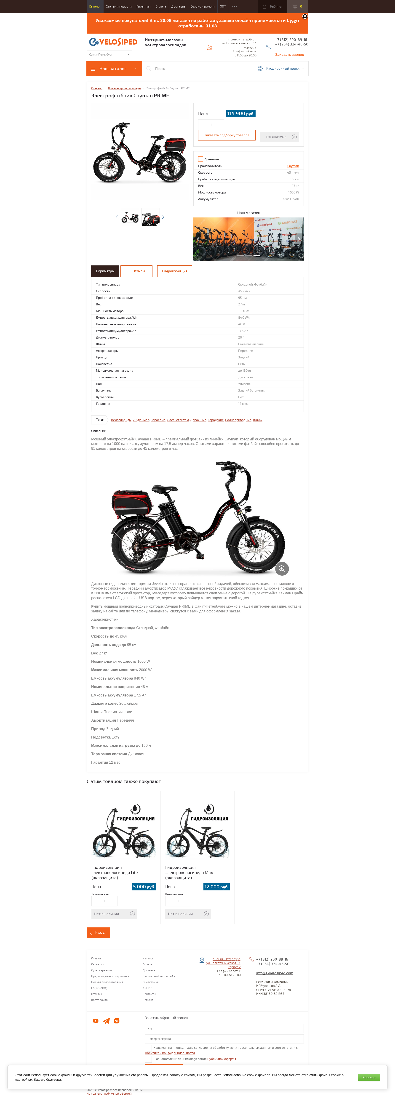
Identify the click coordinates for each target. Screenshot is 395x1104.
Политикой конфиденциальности (170, 1053)
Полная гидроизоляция (107, 982)
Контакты (149, 994)
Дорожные (198, 420)
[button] (198, 239)
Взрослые (158, 420)
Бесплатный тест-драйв (159, 976)
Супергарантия (101, 970)
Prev (117, 217)
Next (163, 217)
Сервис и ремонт (202, 6)
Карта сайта (99, 1000)
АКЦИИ (147, 988)
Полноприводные (238, 420)
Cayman (293, 166)
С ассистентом (178, 420)
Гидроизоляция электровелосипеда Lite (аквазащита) (114, 873)
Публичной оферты (221, 1059)
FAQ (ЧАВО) (99, 988)
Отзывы (96, 994)
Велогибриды (121, 420)
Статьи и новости (119, 6)
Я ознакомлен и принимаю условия (194, 1059)
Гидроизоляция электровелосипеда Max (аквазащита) (189, 873)
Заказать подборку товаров (226, 135)
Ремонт (148, 1000)
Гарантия (143, 6)
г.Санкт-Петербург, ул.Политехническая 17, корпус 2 (223, 963)
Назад (99, 933)
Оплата (160, 6)
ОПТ (223, 6)
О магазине (151, 982)
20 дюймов (141, 420)
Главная (96, 958)
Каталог (95, 6)
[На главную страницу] (114, 42)
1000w (257, 420)
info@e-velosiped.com (274, 973)
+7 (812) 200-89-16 (291, 39)
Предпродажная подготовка (110, 976)
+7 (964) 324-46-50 (291, 44)
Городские (216, 420)
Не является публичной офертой (109, 1094)
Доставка (178, 6)
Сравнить (212, 159)
